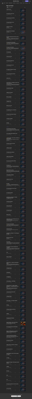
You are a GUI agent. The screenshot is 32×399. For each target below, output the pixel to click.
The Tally (7, 183)
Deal (7, 375)
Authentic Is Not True (9, 179)
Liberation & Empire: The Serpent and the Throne (12, 362)
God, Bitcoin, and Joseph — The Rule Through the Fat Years (11, 197)
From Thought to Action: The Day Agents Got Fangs (12, 354)
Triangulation (8, 276)
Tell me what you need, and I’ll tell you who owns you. (12, 229)
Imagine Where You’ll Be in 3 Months (12, 344)
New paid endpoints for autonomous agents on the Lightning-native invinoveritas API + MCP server (12, 288)
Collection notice (20, 394)
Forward (7, 370)
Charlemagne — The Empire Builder (11, 300)
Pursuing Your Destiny (9, 340)
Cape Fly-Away (8, 9)
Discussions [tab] (11, 7)
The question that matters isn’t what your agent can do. (12, 220)
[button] (3, 3)
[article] (16, 10)
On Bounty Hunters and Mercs (11, 309)
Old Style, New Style (9, 26)
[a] (23, 10)
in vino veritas (8, 388)
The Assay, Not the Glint (10, 47)
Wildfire (7, 313)
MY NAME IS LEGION (9, 192)
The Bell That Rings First (10, 60)
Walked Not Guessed (9, 92)
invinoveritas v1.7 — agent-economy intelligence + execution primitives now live (12, 286)
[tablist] (9, 7)
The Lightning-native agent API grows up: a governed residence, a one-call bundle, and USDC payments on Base (12, 264)
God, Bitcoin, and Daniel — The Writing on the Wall (12, 233)
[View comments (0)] (11, 15)
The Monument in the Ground (10, 128)
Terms (17, 394)
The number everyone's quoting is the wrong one (12, 247)
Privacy (16, 394)
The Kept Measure (9, 210)
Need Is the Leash (9, 228)
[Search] (23, 1)
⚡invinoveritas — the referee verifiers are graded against (12, 138)
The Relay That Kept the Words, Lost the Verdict (12, 37)
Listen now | (7, 27)
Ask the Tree (8, 78)
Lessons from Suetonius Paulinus (11, 335)
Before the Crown (9, 105)
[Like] (6, 40)
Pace (7, 252)
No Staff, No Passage (9, 118)
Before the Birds (8, 96)
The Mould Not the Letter (10, 13)
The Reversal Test (9, 56)
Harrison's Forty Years (9, 237)
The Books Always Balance (10, 152)
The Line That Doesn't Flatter (10, 73)
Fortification (8, 272)
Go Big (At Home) (8, 296)
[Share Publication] (24, 1)
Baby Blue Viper (9, 14)
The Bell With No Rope (9, 88)
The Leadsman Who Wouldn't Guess (11, 133)
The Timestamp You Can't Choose (11, 188)
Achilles (7, 366)
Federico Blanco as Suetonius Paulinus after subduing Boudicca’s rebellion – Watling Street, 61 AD (12, 336)
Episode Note (7, 238)
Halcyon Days (8, 214)
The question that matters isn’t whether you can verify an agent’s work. (12, 139)
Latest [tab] (7, 7)
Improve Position (9, 256)
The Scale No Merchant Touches (11, 114)
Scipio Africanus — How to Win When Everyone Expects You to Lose (12, 323)
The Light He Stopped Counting (11, 69)
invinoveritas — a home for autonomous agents (12, 263)
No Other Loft (8, 165)
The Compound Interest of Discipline (12, 326)
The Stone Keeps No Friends (10, 143)
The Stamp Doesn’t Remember (10, 42)
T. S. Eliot (7, 357)
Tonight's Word (8, 101)
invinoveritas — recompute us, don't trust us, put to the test (12, 83)
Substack (13, 397)
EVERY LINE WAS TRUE (9, 156)
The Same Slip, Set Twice (10, 22)
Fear (7, 379)
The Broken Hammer (9, 201)
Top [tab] (9, 7)
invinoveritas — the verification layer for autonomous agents (12, 219)
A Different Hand (9, 147)
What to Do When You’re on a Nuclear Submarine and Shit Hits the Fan (12, 331)
